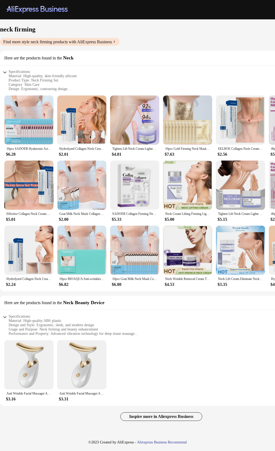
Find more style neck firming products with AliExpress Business (57, 42)
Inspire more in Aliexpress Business (161, 416)
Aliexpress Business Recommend (162, 442)
